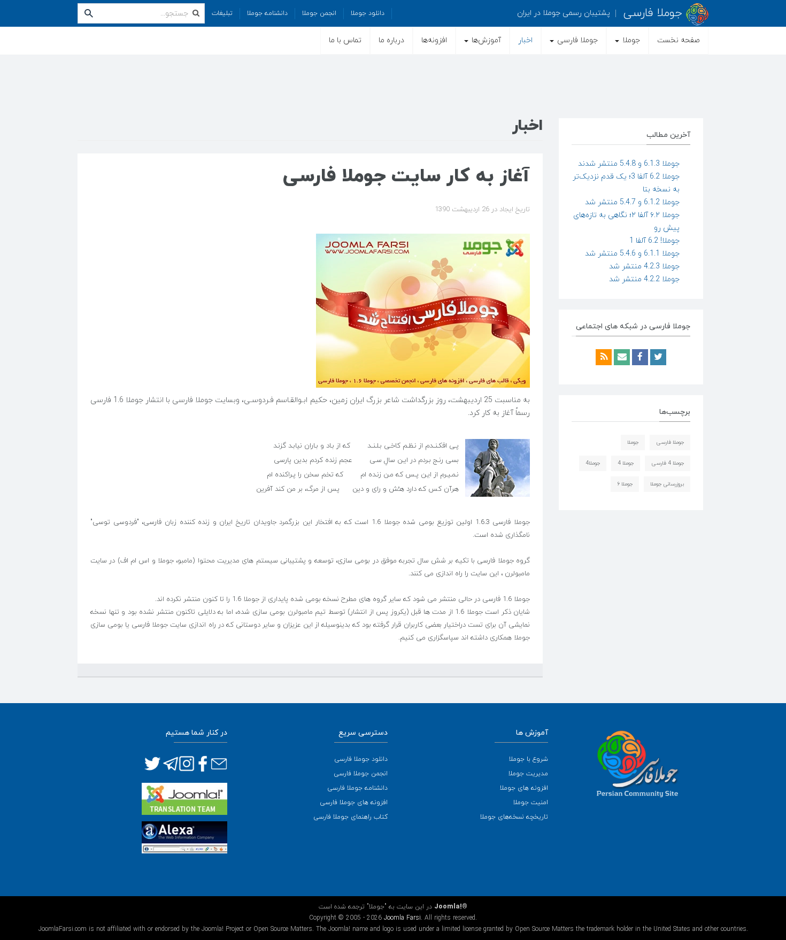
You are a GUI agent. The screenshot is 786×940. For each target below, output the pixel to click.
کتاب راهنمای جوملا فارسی (350, 817)
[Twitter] (657, 358)
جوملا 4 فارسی (667, 463)
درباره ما (391, 40)
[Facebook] (639, 358)
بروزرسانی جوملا (667, 484)
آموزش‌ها (485, 40)
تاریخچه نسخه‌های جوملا (514, 817)
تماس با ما (345, 40)
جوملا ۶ (625, 484)
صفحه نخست (678, 40)
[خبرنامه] (621, 358)
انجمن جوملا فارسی (361, 773)
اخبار (525, 40)
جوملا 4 (626, 463)
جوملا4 (592, 463)
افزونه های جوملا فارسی (354, 802)
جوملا (630, 40)
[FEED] (604, 358)
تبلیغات (222, 13)
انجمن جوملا (319, 13)
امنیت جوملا (530, 802)
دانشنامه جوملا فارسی (357, 788)
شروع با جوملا (528, 759)
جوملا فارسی (576, 40)
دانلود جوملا (367, 13)
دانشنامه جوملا (267, 13)
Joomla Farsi (402, 918)
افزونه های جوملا (524, 788)
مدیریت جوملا (528, 773)
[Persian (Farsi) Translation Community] (184, 798)
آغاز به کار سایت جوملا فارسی (406, 176)
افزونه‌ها (434, 40)
